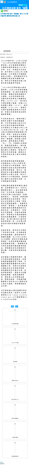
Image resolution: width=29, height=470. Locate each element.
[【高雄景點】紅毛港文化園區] (15, 372)
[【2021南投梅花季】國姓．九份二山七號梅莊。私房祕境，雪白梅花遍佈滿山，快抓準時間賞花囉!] (15, 334)
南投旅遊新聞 (7, 51)
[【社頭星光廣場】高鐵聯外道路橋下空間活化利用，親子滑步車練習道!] (15, 429)
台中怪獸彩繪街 (15, 323)
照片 (16, 306)
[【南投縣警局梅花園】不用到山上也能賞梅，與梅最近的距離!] (15, 448)
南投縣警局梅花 (15, 456)
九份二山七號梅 (15, 342)
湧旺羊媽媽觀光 (15, 418)
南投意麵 (15, 361)
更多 (2, 462)
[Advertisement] (14, 32)
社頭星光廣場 (15, 437)
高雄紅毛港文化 (15, 380)
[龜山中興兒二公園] (15, 391)
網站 (12, 306)
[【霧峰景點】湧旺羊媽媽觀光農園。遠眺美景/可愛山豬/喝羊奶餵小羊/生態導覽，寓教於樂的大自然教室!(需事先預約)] (15, 410)
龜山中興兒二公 (15, 399)
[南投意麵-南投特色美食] (15, 353)
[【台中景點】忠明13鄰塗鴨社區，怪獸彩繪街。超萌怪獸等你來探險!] (15, 315)
